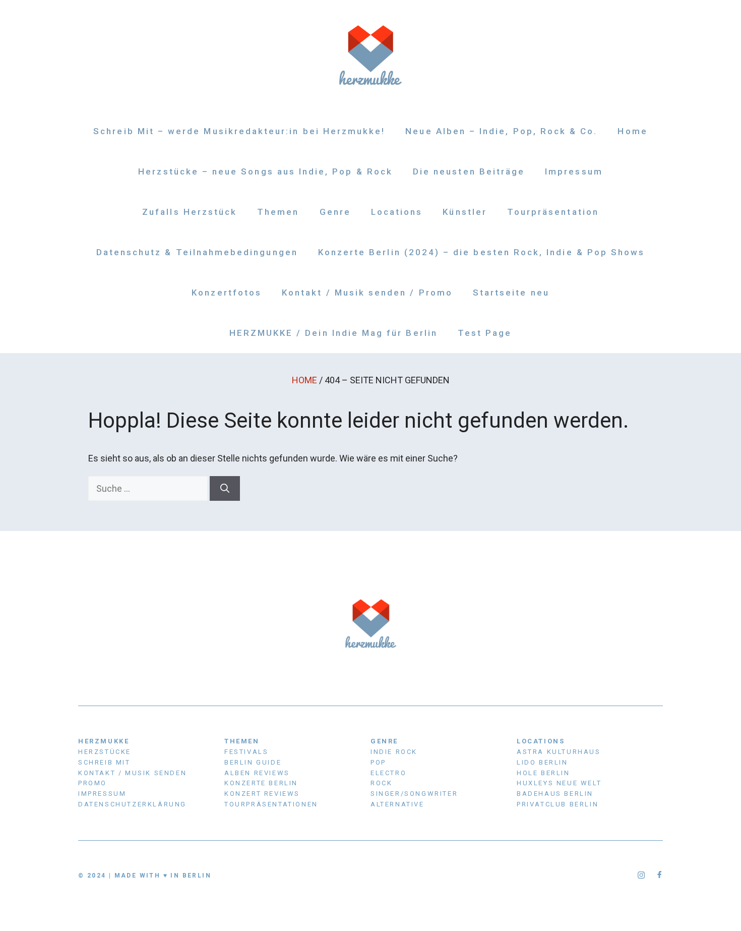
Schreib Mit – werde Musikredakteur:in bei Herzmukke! (239, 131)
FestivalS (246, 751)
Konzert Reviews (262, 793)
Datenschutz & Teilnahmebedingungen (197, 252)
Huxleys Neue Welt (559, 783)
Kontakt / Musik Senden (132, 773)
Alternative (397, 804)
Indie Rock (394, 751)
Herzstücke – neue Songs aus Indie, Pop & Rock (265, 171)
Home (632, 131)
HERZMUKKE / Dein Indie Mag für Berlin (333, 333)
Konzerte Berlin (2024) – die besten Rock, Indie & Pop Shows (481, 252)
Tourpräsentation (553, 212)
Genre (335, 212)
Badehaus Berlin (555, 793)
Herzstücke (104, 751)
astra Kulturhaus (559, 751)
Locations (397, 212)
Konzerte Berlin (261, 783)
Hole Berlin (543, 773)
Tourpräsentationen (271, 804)
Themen (278, 212)
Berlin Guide (252, 762)
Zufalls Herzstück (189, 212)
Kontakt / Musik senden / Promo (367, 292)
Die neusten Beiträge (469, 171)
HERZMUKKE (103, 741)
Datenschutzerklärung (132, 804)
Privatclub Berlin (557, 804)
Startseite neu (511, 292)
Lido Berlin (542, 762)
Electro (388, 773)
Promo (92, 783)
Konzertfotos (227, 292)
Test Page (485, 333)
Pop (378, 762)
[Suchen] (225, 488)
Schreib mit (104, 762)
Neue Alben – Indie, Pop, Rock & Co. (501, 131)
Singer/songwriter (414, 793)
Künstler (464, 212)
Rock (381, 783)
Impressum (574, 171)
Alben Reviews (257, 773)
